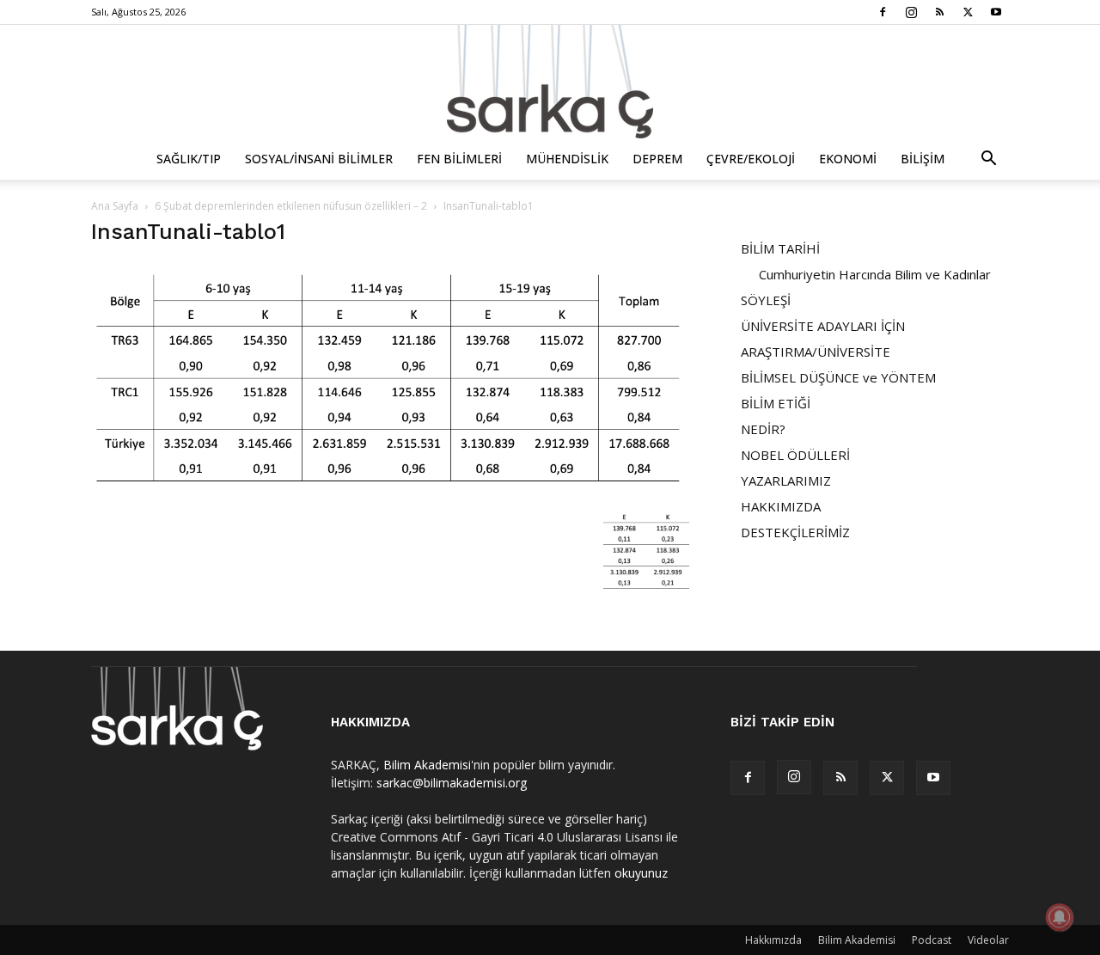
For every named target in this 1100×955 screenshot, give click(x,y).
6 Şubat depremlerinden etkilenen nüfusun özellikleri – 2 (291, 206)
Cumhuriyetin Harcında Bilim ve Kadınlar (875, 274)
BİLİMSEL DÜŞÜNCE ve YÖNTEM (838, 377)
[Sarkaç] (550, 81)
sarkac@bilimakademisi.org (451, 782)
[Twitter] (968, 12)
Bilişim (922, 158)
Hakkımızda (773, 940)
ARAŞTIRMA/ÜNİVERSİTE (815, 351)
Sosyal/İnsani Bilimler (319, 158)
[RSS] (939, 12)
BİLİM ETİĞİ (775, 403)
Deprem (657, 158)
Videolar (988, 940)
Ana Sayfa (114, 206)
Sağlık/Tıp (188, 158)
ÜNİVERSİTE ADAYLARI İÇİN (823, 325)
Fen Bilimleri (459, 158)
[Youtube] (996, 12)
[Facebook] (882, 12)
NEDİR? (763, 429)
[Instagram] (911, 12)
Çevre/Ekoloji (750, 158)
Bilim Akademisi (427, 764)
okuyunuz (641, 873)
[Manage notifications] (1059, 917)
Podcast (931, 940)
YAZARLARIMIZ (786, 480)
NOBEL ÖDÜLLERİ (795, 454)
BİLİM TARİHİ (780, 248)
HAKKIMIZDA (781, 506)
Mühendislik (567, 158)
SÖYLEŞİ (766, 300)
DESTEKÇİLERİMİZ (795, 532)
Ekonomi (848, 158)
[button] (988, 160)
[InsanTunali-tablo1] (390, 490)
